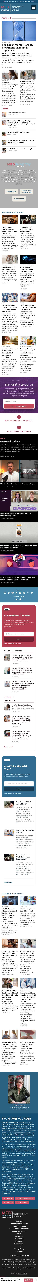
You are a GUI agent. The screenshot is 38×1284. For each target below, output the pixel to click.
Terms (19, 1246)
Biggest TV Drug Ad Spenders (19, 431)
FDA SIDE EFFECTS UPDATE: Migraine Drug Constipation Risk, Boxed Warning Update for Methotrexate (22, 671)
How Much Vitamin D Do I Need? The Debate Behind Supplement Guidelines (10, 353)
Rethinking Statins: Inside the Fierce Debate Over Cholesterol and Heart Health (27, 1046)
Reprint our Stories (19, 1231)
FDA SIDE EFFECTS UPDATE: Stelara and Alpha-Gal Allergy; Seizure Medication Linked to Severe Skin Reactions (22, 658)
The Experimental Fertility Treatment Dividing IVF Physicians (17, 47)
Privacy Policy (19, 1249)
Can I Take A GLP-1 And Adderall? (23, 803)
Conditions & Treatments (18, 1229)
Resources (19, 1241)
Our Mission (8, 1198)
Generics (19, 1221)
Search (19, 639)
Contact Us (19, 1251)
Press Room (19, 1244)
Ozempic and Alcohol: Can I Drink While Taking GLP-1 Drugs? (10, 953)
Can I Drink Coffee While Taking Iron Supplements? (27, 229)
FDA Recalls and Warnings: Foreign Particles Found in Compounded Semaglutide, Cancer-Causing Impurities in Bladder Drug (22, 720)
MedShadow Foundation (25, 1198)
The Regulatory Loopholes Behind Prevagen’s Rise (26, 269)
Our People (19, 1239)
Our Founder (8, 1202)
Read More (7, 747)
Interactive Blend (22, 1273)
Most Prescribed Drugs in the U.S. (19, 421)
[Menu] (33, 7)
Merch (19, 1234)
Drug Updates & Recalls (19, 1223)
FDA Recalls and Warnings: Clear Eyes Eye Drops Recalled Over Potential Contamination (10, 87)
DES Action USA (22, 1202)
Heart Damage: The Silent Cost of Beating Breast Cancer (28, 307)
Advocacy (19, 1236)
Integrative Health (19, 1226)
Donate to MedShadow (28, 1280)
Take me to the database (12, 643)
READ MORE (8, 697)
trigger (35, 1279)
